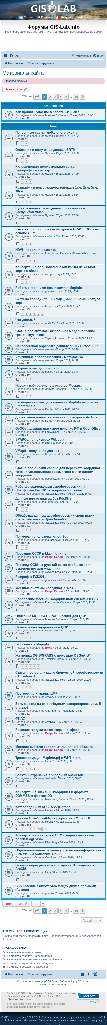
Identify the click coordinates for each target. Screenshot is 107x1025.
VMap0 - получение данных (37, 451)
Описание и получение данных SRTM (45, 150)
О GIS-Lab (24, 993)
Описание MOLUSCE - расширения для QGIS (51, 616)
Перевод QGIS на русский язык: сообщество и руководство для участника (52, 566)
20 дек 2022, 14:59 (66, 360)
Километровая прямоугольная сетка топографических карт (44, 168)
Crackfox (50, 857)
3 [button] (55, 96)
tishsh (48, 630)
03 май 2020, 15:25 (78, 750)
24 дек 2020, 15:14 (80, 619)
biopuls (49, 821)
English (80, 17)
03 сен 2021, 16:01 (79, 493)
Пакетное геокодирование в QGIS (42, 627)
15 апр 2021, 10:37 (74, 580)
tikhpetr (49, 306)
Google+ (66, 17)
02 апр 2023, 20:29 (67, 349)
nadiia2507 (51, 323)
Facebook (47, 17)
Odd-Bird (50, 710)
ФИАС (20, 718)
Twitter (28, 17)
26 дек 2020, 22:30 (83, 602)
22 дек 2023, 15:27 (68, 306)
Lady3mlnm (52, 431)
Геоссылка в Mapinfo (32, 644)
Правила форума (16, 80)
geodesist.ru (52, 580)
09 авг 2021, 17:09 (67, 501)
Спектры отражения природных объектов (49, 775)
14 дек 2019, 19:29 (67, 810)
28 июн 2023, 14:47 (80, 338)
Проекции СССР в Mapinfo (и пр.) (41, 553)
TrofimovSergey (54, 658)
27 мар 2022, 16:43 (74, 431)
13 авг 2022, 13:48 (67, 371)
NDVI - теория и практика (35, 250)
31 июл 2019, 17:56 (64, 872)
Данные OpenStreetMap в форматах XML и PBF (53, 818)
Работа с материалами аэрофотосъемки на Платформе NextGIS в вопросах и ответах (50, 488)
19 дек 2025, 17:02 (67, 135)
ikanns (49, 810)
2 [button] (50, 96)
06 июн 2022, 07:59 (67, 409)
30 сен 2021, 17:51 (68, 454)
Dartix (48, 409)
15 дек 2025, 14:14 (67, 194)
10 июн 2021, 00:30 (78, 556)
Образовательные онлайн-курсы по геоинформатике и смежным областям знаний (58, 852)
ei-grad (49, 501)
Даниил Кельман (55, 388)
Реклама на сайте (19, 999)
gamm (49, 291)
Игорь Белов (54, 556)
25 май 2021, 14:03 (80, 571)
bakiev (49, 371)
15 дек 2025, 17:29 (67, 173)
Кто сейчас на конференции (25, 931)
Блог (50, 996)
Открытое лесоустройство (36, 368)
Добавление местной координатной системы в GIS (56, 599)
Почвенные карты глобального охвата (46, 132)
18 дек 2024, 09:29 (65, 274)
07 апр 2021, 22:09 (77, 591)
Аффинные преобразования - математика (49, 357)
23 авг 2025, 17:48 (73, 236)
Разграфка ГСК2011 (30, 577)
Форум (25, 996)
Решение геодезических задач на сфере (47, 730)
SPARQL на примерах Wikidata (39, 439)
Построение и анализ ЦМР (36, 693)
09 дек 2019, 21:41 (67, 821)
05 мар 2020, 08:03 (69, 778)
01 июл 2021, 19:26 (77, 539)
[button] (37, 97)
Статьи (38, 993)
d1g (47, 442)
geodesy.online (54, 478)
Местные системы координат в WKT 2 (45, 588)
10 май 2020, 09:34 (78, 733)
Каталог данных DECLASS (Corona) (43, 807)
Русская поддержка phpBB (53, 984)
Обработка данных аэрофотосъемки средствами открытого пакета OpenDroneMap (54, 517)
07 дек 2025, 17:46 (67, 215)
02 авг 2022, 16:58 (80, 388)
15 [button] (76, 96)
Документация (53, 993)
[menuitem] (14, 56)
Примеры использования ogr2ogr (42, 536)
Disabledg (51, 842)
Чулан (49, 135)
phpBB (45, 981)
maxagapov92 (53, 539)
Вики (42, 996)
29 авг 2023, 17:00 (72, 323)
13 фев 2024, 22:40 (67, 291)
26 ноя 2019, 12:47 (71, 842)
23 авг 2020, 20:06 (79, 679)
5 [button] (66, 96)
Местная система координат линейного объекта (54, 747)
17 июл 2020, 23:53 (71, 710)
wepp (48, 274)
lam (47, 761)
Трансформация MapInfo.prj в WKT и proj (48, 758)
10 (39, 829)
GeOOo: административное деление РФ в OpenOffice (57, 428)
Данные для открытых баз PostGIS (43, 498)
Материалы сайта (23, 73)
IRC (58, 996)
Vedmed (50, 778)
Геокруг (93, 1001)
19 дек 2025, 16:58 (67, 153)
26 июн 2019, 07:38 (67, 893)
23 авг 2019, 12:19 (70, 857)
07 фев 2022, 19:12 (64, 442)
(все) (33, 996)
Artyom (49, 696)
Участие (13, 996)
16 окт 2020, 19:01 (66, 647)
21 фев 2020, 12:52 (81, 799)
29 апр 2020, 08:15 (63, 761)
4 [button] (61, 96)
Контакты (70, 993)
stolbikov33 (52, 236)
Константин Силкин (57, 253)
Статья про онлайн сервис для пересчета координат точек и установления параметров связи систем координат (57, 471)
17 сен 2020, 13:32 (79, 658)
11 (44, 829)
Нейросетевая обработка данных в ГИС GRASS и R (56, 346)
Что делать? (25, 320)
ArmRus (50, 721)
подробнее (52, 1023)
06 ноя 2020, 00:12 (66, 630)
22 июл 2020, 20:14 (68, 696)
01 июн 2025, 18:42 (84, 253)
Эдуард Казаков (55, 338)
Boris (48, 647)
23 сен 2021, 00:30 (77, 478)
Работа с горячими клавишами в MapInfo (48, 288)
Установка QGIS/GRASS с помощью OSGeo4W (52, 655)
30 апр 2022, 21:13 (68, 420)
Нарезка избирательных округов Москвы (48, 385)
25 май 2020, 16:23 (70, 721)
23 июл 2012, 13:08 (81, 115)
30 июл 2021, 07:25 (80, 522)
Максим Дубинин (55, 115)
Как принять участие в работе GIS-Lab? (47, 112)
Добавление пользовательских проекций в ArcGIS (56, 417)
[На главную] (53, 7)
